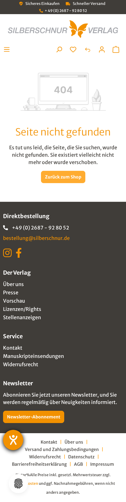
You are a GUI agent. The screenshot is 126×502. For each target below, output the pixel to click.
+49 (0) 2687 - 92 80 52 (40, 228)
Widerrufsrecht (20, 364)
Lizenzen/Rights (22, 309)
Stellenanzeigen (22, 317)
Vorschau (14, 301)
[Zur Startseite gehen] (63, 29)
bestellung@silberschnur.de (36, 238)
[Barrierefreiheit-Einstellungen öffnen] (13, 440)
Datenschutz (81, 457)
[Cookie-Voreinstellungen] (18, 483)
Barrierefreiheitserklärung (39, 464)
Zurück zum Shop (63, 177)
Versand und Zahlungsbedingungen (62, 449)
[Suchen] (59, 49)
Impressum (102, 464)
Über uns (13, 284)
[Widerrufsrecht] (87, 49)
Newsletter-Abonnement (33, 417)
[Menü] (8, 49)
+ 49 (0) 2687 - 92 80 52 (66, 10)
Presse (10, 292)
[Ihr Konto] (102, 49)
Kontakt (12, 348)
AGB (78, 464)
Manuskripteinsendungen (33, 356)
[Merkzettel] (73, 49)
